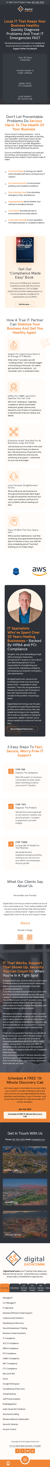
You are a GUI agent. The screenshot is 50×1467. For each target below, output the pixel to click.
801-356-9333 (38, 2)
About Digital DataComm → (22, 729)
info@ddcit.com (38, 1139)
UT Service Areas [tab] (24, 1287)
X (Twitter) (22, 1451)
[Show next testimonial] (29, 937)
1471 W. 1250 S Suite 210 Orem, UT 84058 (25, 1446)
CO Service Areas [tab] (32, 1287)
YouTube (27, 1451)
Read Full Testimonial (25, 920)
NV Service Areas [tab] (40, 1287)
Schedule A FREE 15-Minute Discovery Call (25, 1115)
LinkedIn (32, 1451)
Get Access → (25, 304)
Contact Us (8, 1463)
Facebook (17, 1451)
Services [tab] (4, 1288)
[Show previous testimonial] (20, 937)
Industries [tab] (14, 1288)
